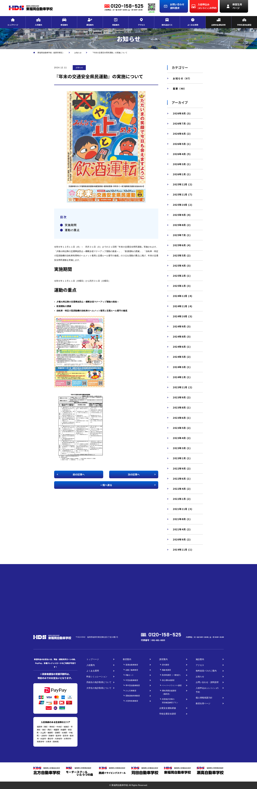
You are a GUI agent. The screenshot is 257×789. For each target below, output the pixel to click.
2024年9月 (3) (182, 326)
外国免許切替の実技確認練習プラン (170, 701)
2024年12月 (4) (182, 296)
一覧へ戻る (106, 485)
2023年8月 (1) (182, 407)
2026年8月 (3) (182, 113)
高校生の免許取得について (98, 682)
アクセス (200, 665)
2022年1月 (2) (182, 499)
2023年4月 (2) (182, 438)
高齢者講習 (166, 670)
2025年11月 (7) (182, 194)
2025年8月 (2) (182, 225)
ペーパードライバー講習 (172, 685)
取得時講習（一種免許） (172, 675)
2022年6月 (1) (182, 478)
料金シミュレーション (96, 676)
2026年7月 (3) (182, 123)
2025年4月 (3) (182, 265)
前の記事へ (79, 474)
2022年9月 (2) (182, 468)
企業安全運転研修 (167, 708)
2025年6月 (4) (182, 245)
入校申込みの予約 (207, 690)
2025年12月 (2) (182, 184)
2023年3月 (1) (182, 448)
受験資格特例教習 (133, 696)
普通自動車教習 (132, 665)
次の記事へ (134, 474)
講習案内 (163, 659)
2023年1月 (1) (182, 458)
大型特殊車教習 (132, 701)
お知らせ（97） (182, 78)
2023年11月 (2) (182, 387)
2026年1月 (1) (182, 174)
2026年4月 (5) (182, 154)
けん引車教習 (131, 691)
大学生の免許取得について (98, 688)
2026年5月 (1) (182, 144)
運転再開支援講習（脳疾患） (169, 692)
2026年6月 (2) (182, 133)
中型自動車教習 (132, 680)
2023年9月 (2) (182, 397)
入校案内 (90, 665)
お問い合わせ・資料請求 (207, 682)
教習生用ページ (203, 703)
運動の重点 (72, 230)
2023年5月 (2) (182, 428)
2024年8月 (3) (182, 336)
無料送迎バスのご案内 (206, 671)
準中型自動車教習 (133, 685)
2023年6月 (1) (182, 417)
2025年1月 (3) (182, 286)
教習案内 (127, 659)
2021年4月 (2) (182, 529)
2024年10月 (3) (182, 316)
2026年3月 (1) (182, 164)
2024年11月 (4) (182, 306)
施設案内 (200, 659)
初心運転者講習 (168, 680)
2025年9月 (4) (182, 215)
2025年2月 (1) (182, 275)
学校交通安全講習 (167, 714)
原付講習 (165, 665)
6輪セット (130, 675)
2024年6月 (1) (182, 346)
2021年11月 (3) (182, 509)
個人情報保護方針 (204, 697)
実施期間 (71, 225)
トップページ (92, 659)
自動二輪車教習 (132, 670)
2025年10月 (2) (182, 204)
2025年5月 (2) (182, 255)
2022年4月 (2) (182, 488)
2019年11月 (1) (182, 549)
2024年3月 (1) (182, 367)
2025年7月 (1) (182, 235)
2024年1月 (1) (182, 377)
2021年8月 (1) (182, 519)
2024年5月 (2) (182, 357)
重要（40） (180, 88)
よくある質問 (92, 671)
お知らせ (79, 67)
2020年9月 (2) (182, 539)
